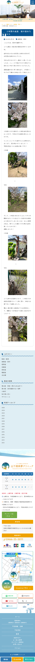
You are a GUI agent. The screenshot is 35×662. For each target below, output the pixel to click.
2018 (3, 426)
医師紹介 (11, 622)
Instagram (26, 596)
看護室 (4, 372)
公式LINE (10, 596)
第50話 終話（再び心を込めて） (12, 386)
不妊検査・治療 (17, 626)
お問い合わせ (17, 644)
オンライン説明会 (18, 642)
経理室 (4, 364)
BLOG (10, 606)
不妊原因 (17, 630)
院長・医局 (5, 359)
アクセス (30, 659)
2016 (3, 432)
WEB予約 (18, 659)
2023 (3, 413)
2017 (3, 429)
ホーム (17, 617)
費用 (17, 634)
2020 (3, 421)
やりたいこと (6, 397)
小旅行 (4, 391)
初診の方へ (17, 638)
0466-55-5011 (14, 539)
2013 (3, 440)
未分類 (4, 375)
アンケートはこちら (9, 515)
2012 (3, 443)
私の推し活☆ (6, 394)
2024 (3, 410)
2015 (3, 434)
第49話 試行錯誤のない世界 (11, 389)
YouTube (10, 601)
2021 (3, 418)
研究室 (4, 370)
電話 (6, 659)
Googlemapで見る (22, 588)
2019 (3, 424)
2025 (3, 408)
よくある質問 (17, 640)
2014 (3, 437)
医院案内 (17, 622)
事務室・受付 (22, 39)
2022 (3, 416)
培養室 (4, 367)
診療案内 (23, 622)
